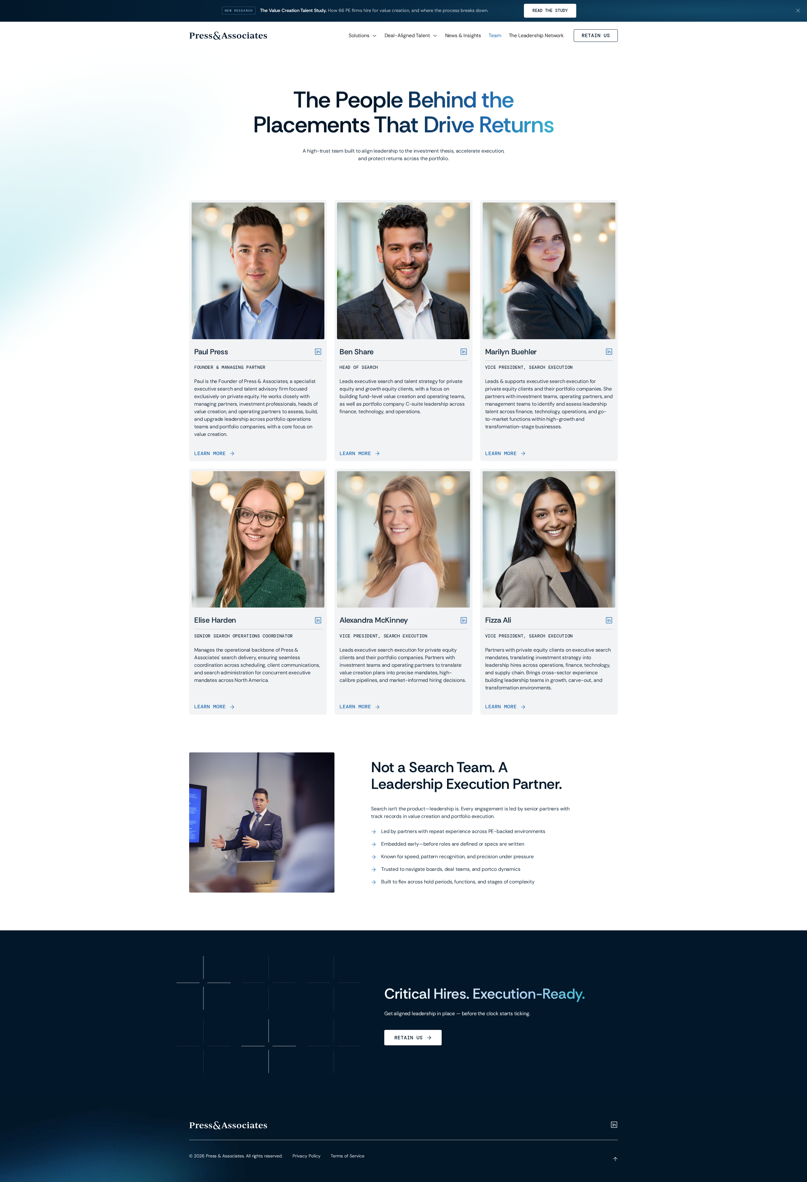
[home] (228, 35)
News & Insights (463, 35)
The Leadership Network (536, 35)
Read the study (550, 10)
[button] (363, 35)
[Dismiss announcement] (798, 10)
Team (495, 35)
